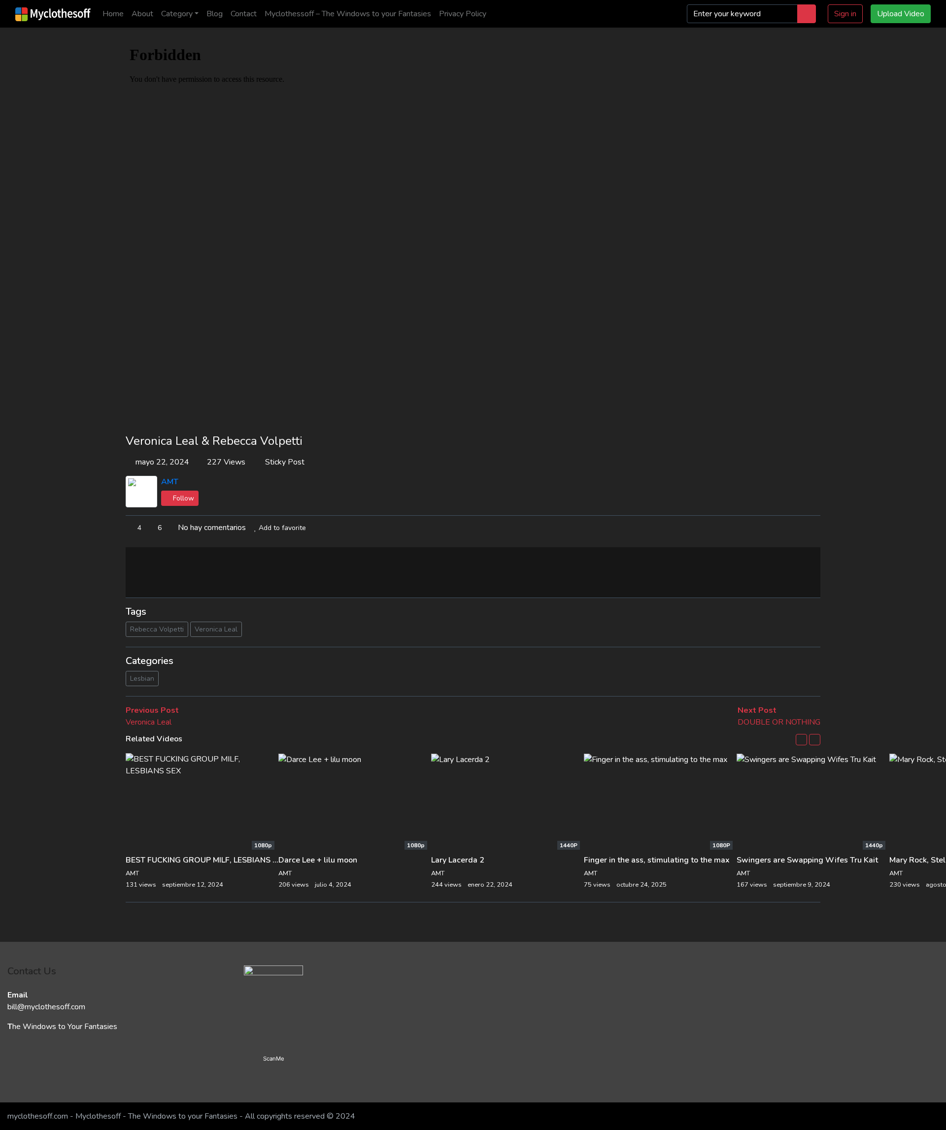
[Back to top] (28, 1072)
